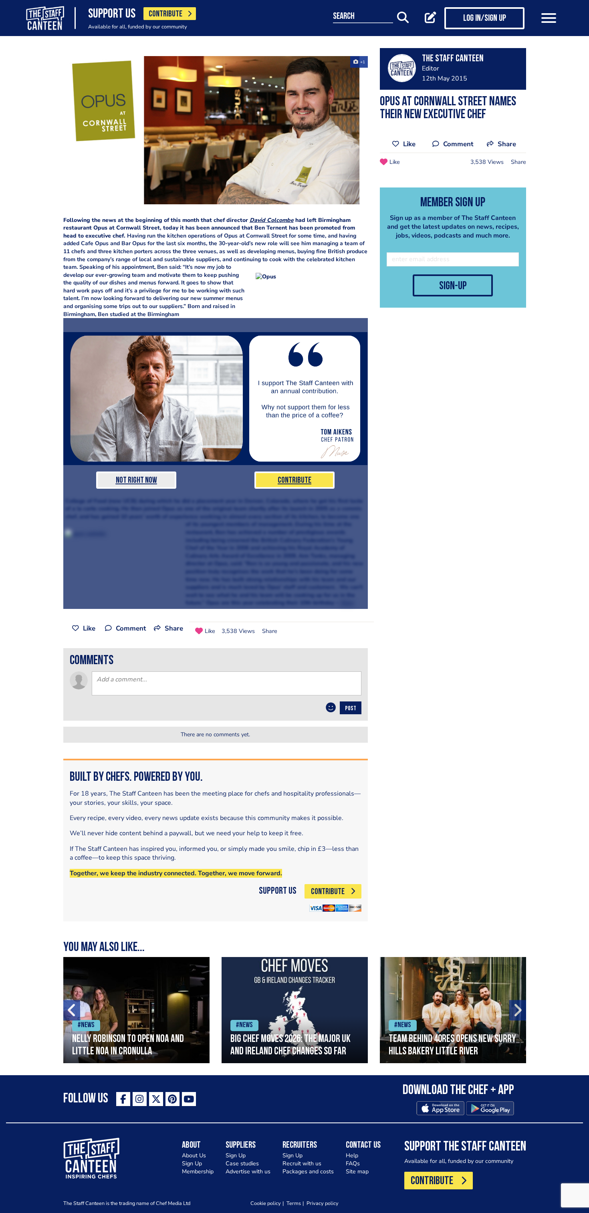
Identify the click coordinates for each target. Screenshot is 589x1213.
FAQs (353, 1163)
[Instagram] (140, 1099)
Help (352, 1155)
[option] (136, 1010)
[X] (156, 1099)
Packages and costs (308, 1171)
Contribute (294, 480)
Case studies (242, 1163)
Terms (293, 1203)
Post (350, 708)
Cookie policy (265, 1203)
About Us (194, 1155)
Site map (357, 1171)
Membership (198, 1171)
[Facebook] (123, 1099)
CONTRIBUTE (165, 14)
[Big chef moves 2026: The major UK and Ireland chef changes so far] (295, 1010)
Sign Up (192, 1163)
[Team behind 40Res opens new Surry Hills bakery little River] (453, 1010)
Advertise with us (248, 1171)
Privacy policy (323, 1203)
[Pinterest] (172, 1099)
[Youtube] (189, 1099)
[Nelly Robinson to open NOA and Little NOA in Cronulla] (136, 1010)
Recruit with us (301, 1163)
